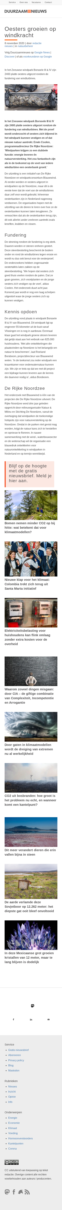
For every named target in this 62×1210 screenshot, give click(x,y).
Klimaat (12, 1128)
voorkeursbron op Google (37, 56)
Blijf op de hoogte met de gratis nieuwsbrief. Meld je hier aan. (30, 473)
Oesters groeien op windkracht (30, 32)
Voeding (13, 1133)
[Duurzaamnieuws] (26, 11)
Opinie (12, 1096)
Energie (12, 1117)
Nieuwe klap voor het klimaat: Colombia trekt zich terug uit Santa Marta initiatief (27, 584)
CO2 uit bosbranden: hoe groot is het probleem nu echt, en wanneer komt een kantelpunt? (30, 800)
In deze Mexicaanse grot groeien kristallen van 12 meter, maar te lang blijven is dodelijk (29, 957)
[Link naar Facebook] (13, 1019)
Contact (48, 2)
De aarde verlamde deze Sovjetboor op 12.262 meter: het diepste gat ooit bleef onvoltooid (29, 906)
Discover (10, 56)
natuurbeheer (25, 46)
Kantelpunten (15, 1143)
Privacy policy (16, 1060)
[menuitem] (12, 2)
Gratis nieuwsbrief (18, 1050)
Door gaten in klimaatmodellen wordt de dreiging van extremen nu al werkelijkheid (29, 749)
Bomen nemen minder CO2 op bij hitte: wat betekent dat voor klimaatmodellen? (30, 527)
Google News (42, 52)
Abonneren (14, 1055)
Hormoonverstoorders (20, 1138)
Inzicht (12, 1091)
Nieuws (12, 1086)
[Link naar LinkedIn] (31, 1019)
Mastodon (13, 1070)
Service (12, 2)
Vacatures (36, 2)
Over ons (24, 2)
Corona (12, 1148)
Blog (11, 1065)
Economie (14, 1123)
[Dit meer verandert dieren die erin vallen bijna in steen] (31, 832)
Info (10, 1102)
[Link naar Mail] (48, 1019)
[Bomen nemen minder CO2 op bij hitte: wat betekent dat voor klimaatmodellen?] (31, 505)
